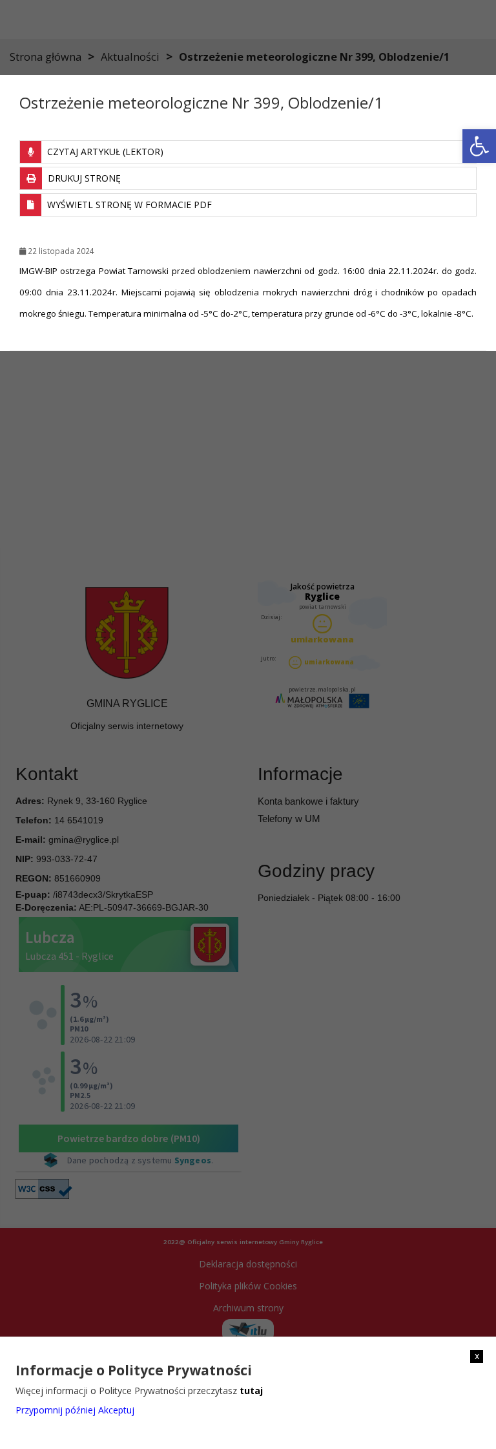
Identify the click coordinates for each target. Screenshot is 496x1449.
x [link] (477, 1356)
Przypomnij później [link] (56, 1410)
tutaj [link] (251, 1390)
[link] (479, 146)
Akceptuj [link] (116, 1410)
